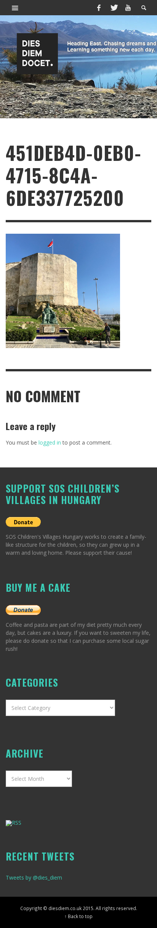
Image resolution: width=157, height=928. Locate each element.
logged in (49, 442)
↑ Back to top (78, 916)
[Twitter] (113, 7)
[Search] (15, 7)
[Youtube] (128, 7)
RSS (16, 822)
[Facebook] (99, 7)
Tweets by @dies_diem (34, 877)
